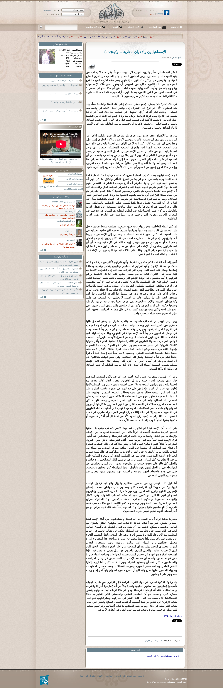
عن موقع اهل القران (75, 174)
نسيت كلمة (47, 10)
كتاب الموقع (133, 27)
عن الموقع (131, 676)
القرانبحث (109, 676)
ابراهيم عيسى (69, 211)
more (42, 120)
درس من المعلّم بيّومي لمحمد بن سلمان (61, 110)
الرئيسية (175, 27)
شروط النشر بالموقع (75, 184)
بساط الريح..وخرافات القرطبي (65, 80)
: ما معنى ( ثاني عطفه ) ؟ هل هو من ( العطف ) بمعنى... (59, 284)
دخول (55, 10)
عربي (152, 14)
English (159, 14)
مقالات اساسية (93, 27)
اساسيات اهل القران (153, 640)
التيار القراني (120, 676)
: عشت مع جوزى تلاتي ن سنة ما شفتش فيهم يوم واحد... (59, 263)
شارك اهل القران (60, 170)
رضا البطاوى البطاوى (66, 221)
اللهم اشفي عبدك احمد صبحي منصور (153, 36)
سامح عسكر (58, 44)
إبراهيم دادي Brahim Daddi (63, 202)
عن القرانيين (155, 27)
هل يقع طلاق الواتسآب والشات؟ (65, 102)
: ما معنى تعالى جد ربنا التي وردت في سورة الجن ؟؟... (59, 291)
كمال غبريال (70, 230)
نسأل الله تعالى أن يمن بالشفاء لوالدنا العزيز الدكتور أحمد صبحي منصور (48, 36)
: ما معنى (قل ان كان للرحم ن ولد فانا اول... (59, 277)
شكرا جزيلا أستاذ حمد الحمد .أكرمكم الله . (103, 36)
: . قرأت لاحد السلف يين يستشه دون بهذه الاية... (59, 270)
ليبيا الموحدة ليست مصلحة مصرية (64, 93)
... (129, 36)
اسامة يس (70, 240)
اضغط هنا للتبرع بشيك (48, 186)
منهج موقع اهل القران (74, 179)
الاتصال (114, 27)
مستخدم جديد (52, 14)
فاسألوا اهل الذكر (60, 257)
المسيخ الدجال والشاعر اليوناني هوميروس (60, 85)
